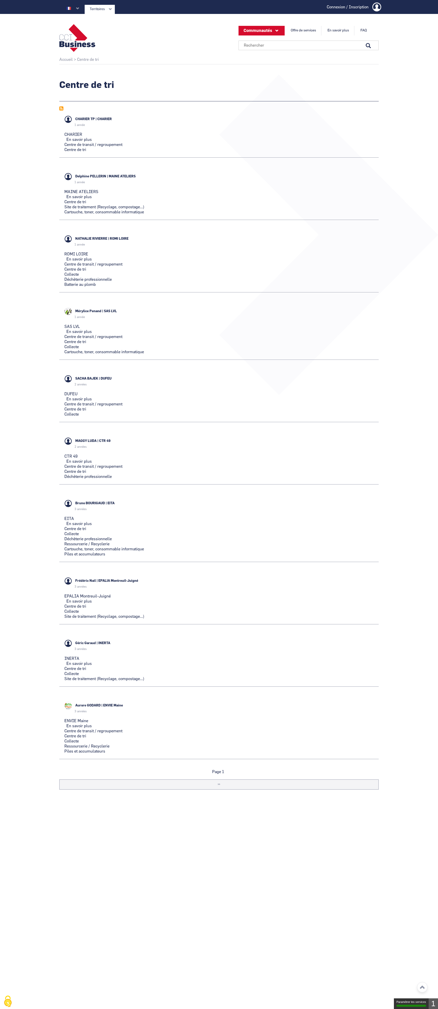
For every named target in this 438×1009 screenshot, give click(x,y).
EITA (111, 503)
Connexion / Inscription (348, 7)
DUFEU (106, 378)
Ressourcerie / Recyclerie (87, 544)
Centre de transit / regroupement (93, 145)
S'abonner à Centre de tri (61, 108)
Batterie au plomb (80, 285)
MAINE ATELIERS (122, 176)
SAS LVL (110, 311)
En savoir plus (338, 30)
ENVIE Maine (113, 705)
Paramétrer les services (411, 1001)
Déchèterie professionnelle (88, 279)
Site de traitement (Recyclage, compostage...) (104, 207)
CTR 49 (105, 441)
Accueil (66, 60)
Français (68, 8)
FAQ (363, 30)
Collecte (71, 274)
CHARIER (104, 119)
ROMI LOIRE (119, 238)
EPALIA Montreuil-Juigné (118, 581)
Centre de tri (75, 150)
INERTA (104, 643)
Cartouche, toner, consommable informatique (104, 212)
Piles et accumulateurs (84, 554)
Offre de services (303, 30)
